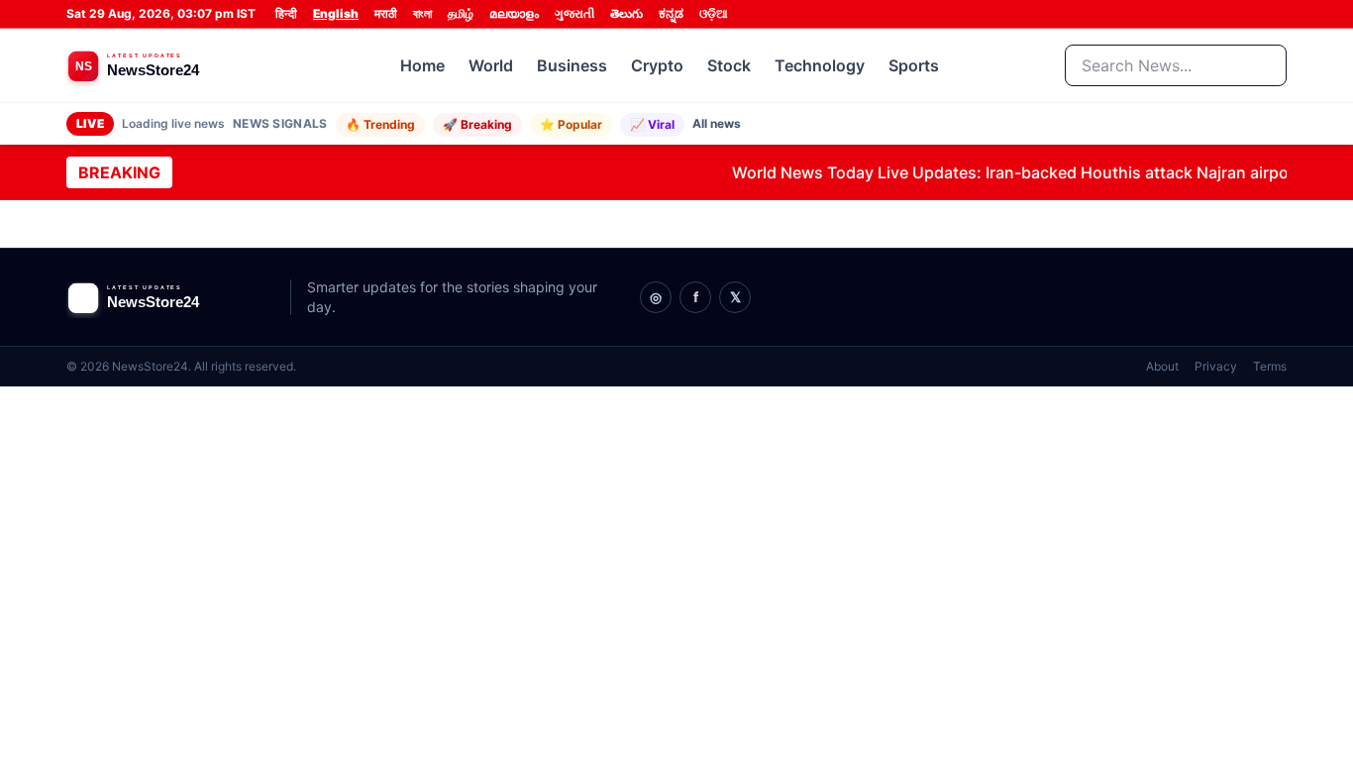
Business (572, 65)
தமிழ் (460, 13)
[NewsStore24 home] (170, 65)
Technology (820, 65)
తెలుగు (626, 13)
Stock (729, 65)
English (336, 13)
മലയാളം (514, 13)
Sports (913, 65)
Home (422, 65)
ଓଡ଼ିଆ (713, 13)
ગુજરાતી (574, 13)
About (1162, 366)
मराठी (385, 13)
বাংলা (422, 13)
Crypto (657, 65)
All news (716, 123)
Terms (1270, 366)
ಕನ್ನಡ (671, 13)
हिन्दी (286, 13)
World (490, 65)
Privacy (1216, 366)
